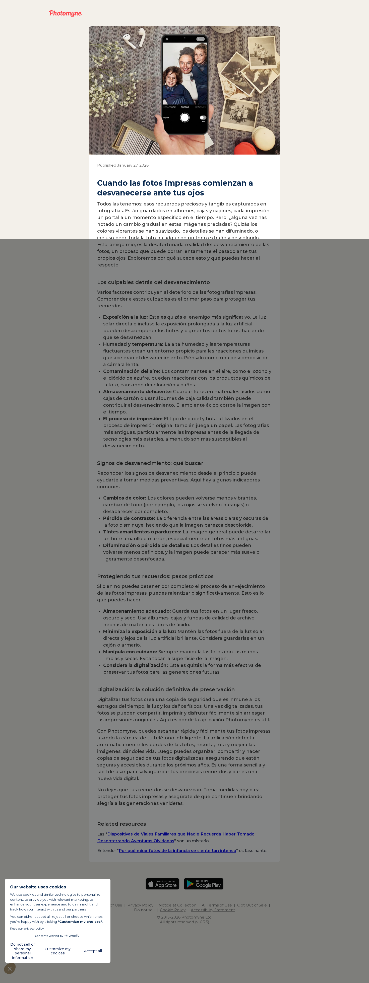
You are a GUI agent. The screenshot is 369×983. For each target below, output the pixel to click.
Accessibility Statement (213, 909)
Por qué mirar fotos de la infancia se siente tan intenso (177, 850)
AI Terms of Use (217, 905)
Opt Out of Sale (252, 905)
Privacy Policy (140, 905)
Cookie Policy (173, 909)
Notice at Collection (178, 905)
